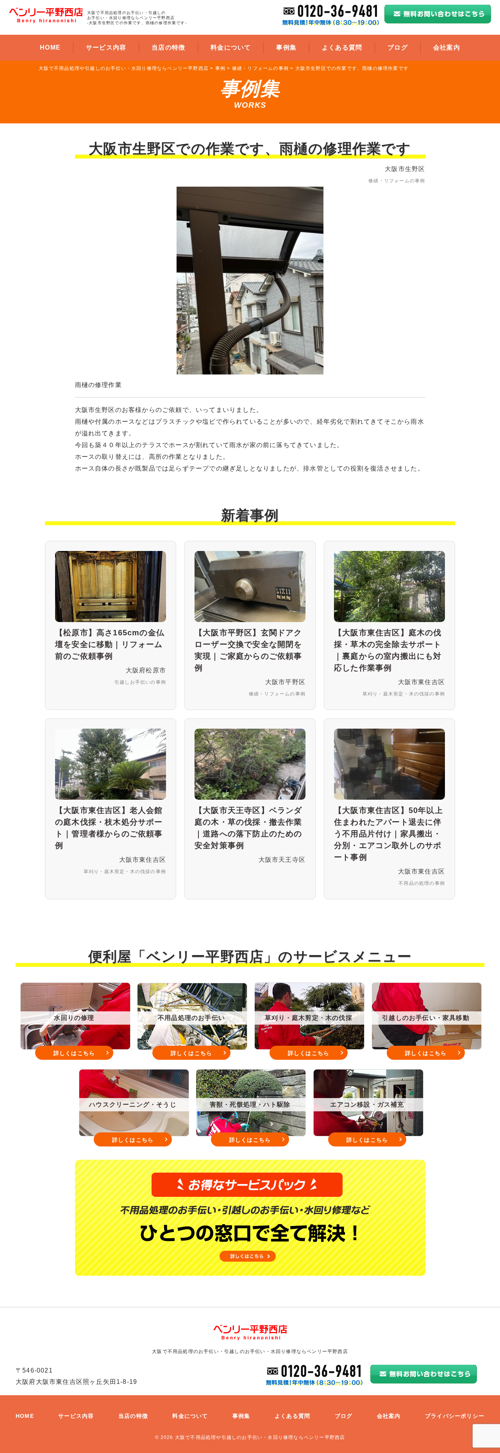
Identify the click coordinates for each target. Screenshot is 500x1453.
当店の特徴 (168, 47)
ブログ (398, 47)
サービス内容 (106, 47)
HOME (50, 47)
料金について (231, 47)
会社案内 (446, 47)
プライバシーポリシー (454, 1416)
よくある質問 (342, 47)
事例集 (286, 47)
